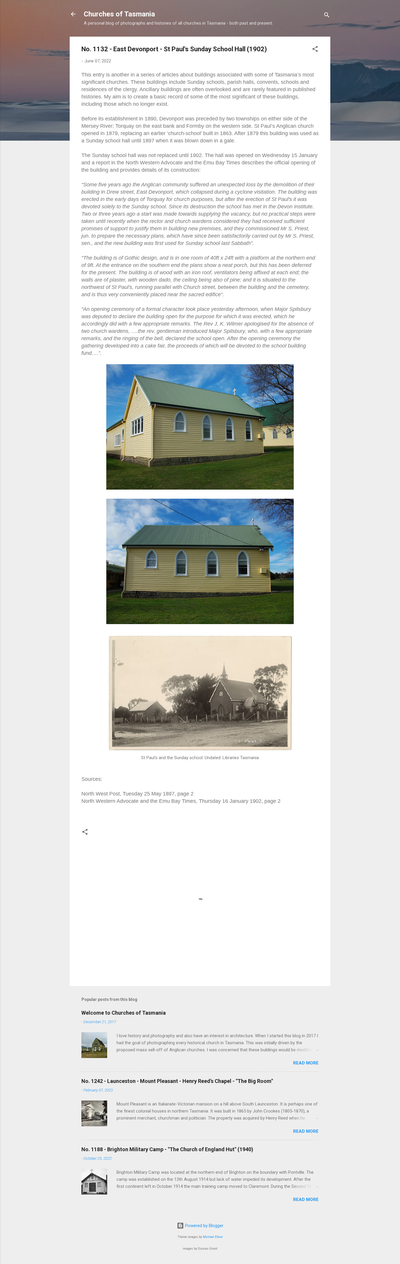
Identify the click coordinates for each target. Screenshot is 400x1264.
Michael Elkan (213, 1237)
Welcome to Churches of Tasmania (123, 1013)
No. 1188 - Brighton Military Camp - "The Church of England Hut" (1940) (167, 1149)
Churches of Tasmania (119, 14)
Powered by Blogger (203, 1225)
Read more (306, 1063)
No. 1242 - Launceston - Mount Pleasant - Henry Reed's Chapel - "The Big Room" (177, 1081)
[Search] (326, 16)
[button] (315, 49)
